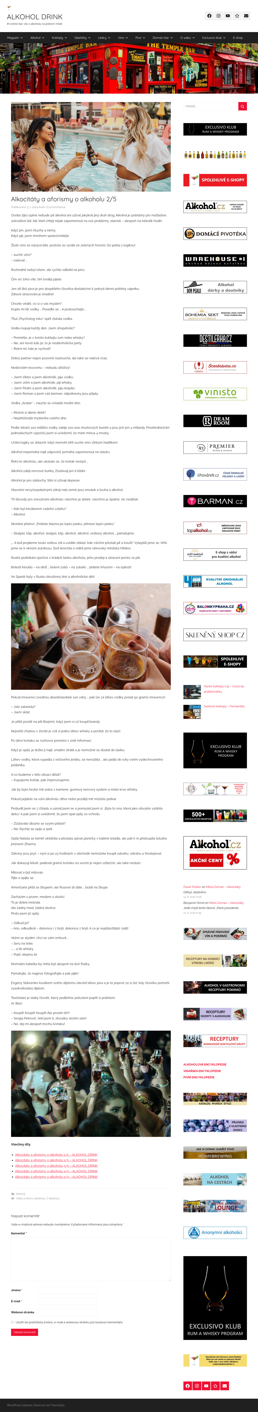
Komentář (19, 1233)
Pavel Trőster (192, 887)
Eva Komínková (56, 207)
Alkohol (35, 37)
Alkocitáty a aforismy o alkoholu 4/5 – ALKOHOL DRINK (56, 1171)
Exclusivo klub (212, 37)
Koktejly (57, 37)
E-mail (16, 1301)
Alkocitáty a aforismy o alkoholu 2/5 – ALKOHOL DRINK (56, 1160)
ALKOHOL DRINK (35, 16)
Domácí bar (161, 37)
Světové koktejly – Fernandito (224, 706)
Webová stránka (22, 1312)
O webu (185, 37)
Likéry (102, 37)
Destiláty (81, 37)
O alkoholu (52, 1198)
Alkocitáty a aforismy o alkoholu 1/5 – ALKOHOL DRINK (56, 1155)
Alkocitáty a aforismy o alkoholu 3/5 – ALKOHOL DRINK (56, 1166)
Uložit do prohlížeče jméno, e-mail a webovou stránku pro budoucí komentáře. (69, 1322)
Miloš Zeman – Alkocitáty (223, 887)
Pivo (138, 37)
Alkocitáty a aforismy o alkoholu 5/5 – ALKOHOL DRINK (56, 1177)
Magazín (13, 37)
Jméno (16, 1290)
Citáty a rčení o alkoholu (30, 1198)
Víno (121, 37)
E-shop (238, 37)
